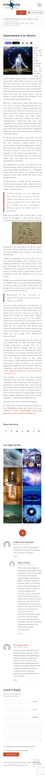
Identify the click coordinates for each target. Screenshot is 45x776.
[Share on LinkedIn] (17, 431)
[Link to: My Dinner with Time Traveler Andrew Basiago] (32, 458)
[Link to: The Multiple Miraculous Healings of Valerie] (32, 514)
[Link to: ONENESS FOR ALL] (32, 495)
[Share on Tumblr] (22, 431)
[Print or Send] (27, 43)
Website (35, 717)
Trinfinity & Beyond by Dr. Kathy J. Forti (20, 19)
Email (35, 709)
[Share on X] (11, 431)
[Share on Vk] (28, 431)
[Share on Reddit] (33, 431)
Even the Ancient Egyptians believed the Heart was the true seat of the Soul (22, 370)
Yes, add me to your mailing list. (37, 763)
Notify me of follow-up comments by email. (21, 746)
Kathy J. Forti (19, 39)
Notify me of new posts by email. (17, 750)
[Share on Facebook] (6, 431)
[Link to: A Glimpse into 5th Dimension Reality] (32, 476)
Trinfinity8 (10, 408)
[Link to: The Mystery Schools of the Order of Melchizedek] (12, 476)
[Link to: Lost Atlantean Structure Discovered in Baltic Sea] (12, 514)
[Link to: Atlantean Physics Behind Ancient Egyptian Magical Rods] (12, 495)
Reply (15, 556)
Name (35, 701)
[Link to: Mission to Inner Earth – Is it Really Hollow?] (12, 458)
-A (21, 13)
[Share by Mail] (39, 431)
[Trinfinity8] (18, 5)
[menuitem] (38, 5)
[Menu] (38, 5)
